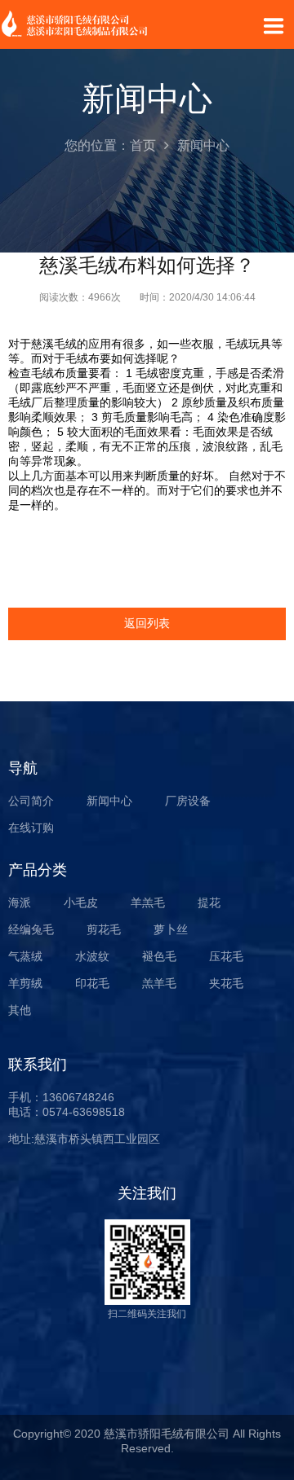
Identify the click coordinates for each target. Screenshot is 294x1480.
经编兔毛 (31, 929)
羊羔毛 (148, 902)
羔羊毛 (159, 983)
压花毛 (226, 956)
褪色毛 (159, 956)
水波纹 (92, 956)
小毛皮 (81, 902)
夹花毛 (226, 983)
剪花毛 (104, 929)
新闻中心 (109, 800)
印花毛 (92, 983)
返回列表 (147, 623)
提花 (209, 902)
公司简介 (31, 800)
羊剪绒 (25, 983)
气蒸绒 (25, 956)
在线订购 (31, 827)
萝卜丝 (171, 929)
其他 (19, 1010)
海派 (19, 902)
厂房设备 (188, 800)
